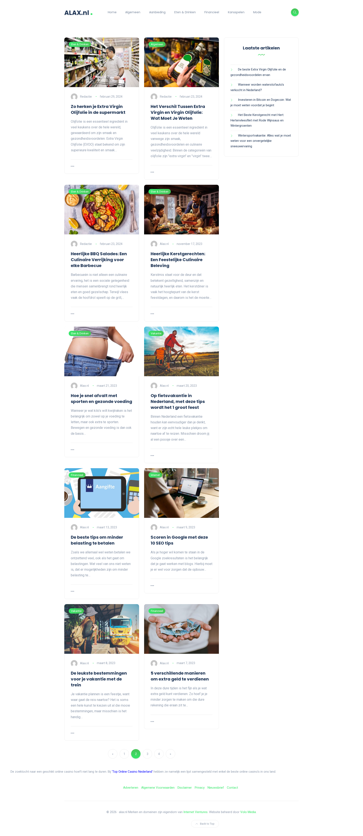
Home (112, 12)
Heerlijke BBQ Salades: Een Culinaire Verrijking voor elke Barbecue (99, 259)
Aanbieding (157, 12)
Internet (155, 475)
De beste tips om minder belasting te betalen (97, 540)
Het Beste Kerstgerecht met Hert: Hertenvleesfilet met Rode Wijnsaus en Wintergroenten (257, 120)
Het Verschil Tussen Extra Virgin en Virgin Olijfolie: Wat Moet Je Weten (178, 112)
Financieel (211, 12)
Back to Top (207, 823)
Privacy (200, 787)
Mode (257, 12)
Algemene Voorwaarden (158, 787)
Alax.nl (164, 244)
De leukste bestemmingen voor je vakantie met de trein (99, 679)
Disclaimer (185, 787)
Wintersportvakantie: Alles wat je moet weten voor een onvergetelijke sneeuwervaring (260, 141)
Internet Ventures (195, 812)
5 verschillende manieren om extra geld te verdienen (180, 676)
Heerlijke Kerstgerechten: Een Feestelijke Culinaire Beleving (178, 259)
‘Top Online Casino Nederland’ (132, 772)
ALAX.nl (78, 12)
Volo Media (248, 812)
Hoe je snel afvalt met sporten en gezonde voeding (101, 398)
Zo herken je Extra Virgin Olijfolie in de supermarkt (98, 109)
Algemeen (132, 12)
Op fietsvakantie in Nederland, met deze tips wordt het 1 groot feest (178, 401)
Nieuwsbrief (216, 787)
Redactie (86, 96)
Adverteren (130, 787)
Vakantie (156, 333)
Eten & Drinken (185, 12)
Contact (232, 787)
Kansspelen (236, 12)
